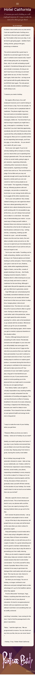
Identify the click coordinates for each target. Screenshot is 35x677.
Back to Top (30, 671)
